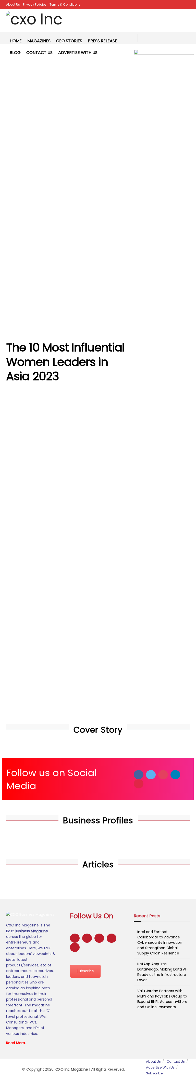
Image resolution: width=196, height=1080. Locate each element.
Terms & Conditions (65, 4)
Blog (15, 53)
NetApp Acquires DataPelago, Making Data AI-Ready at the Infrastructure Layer (162, 971)
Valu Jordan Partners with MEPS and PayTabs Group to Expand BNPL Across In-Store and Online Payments (162, 998)
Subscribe (85, 971)
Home (16, 41)
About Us (13, 4)
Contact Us (39, 53)
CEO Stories (69, 41)
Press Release (102, 41)
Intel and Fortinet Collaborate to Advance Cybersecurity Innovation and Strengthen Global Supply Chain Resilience (159, 942)
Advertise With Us (77, 53)
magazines (39, 41)
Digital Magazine (69, 413)
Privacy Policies (34, 4)
